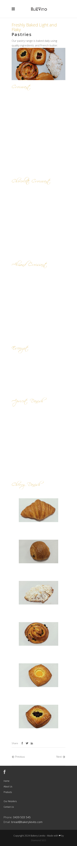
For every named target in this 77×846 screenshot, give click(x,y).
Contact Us (9, 806)
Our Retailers (10, 801)
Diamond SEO (38, 840)
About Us (8, 786)
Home (6, 780)
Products (8, 792)
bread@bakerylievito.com (26, 822)
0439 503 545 (22, 817)
